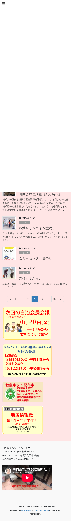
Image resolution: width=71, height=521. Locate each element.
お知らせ (24, 253)
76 (41, 299)
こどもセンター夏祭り (35, 258)
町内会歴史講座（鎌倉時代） (40, 194)
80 (54, 299)
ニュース (24, 222)
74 (28, 299)
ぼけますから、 (30, 278)
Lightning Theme (41, 510)
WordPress (26, 510)
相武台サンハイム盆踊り (37, 228)
